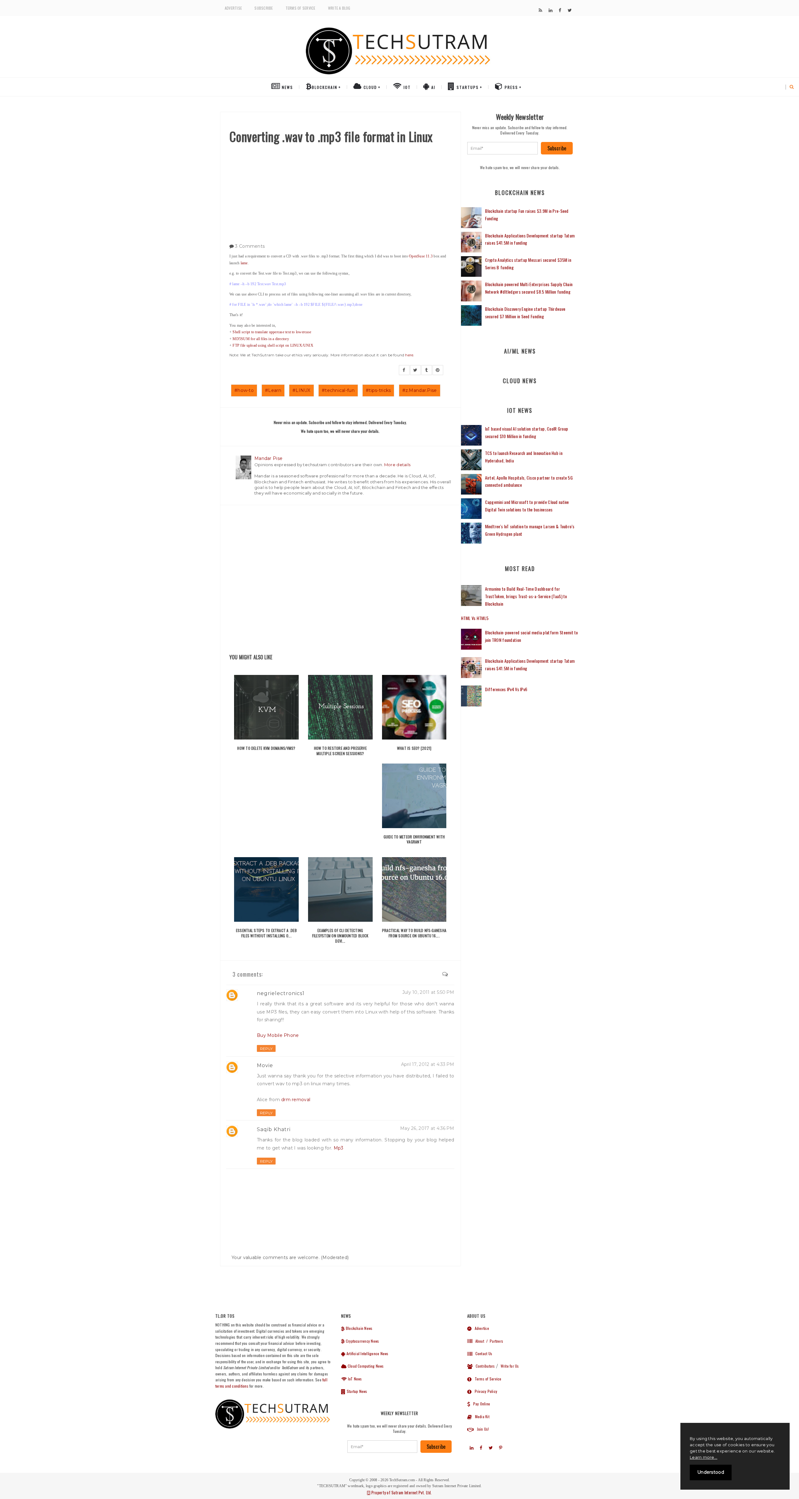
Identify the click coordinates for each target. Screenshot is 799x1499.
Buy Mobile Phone (278, 1035)
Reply (266, 1048)
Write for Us (510, 1366)
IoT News (354, 1378)
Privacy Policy (484, 1391)
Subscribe (263, 8)
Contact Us (482, 1353)
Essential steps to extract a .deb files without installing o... (266, 933)
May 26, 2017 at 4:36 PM (427, 1128)
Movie (265, 1065)
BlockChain (324, 87)
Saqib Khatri (274, 1129)
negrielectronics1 (281, 993)
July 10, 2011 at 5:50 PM (428, 992)
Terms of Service (301, 8)
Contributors (484, 1366)
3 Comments (250, 246)
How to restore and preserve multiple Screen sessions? (340, 750)
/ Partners (494, 1341)
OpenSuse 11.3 (421, 256)
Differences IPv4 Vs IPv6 (506, 689)
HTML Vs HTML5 (475, 618)
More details (397, 464)
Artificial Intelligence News (367, 1353)
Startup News (356, 1391)
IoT (406, 87)
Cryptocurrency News (362, 1341)
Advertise (233, 8)
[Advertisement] (340, 192)
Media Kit (480, 1416)
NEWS (286, 87)
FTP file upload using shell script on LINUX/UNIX (273, 345)
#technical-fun (338, 390)
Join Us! (481, 1429)
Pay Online (480, 1403)
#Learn (273, 390)
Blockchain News (358, 1328)
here (409, 355)
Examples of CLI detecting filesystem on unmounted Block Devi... (340, 936)
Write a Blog (339, 8)
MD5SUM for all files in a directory (261, 339)
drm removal (295, 1099)
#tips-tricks (378, 390)
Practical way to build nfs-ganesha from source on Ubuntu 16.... (414, 933)
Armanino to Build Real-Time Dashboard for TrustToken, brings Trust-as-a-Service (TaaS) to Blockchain (526, 596)
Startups (467, 87)
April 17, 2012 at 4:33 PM (427, 1064)
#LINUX (301, 390)
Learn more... (703, 1457)
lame (244, 263)
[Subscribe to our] (540, 10)
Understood (710, 1472)
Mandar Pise (268, 458)
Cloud (369, 87)
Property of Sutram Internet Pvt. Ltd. (401, 1492)
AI (432, 87)
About (478, 1341)
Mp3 (339, 1148)
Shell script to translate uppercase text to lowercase (272, 332)
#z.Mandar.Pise (419, 390)
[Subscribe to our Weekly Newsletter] (502, 148)
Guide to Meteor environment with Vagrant (414, 839)
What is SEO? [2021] (414, 748)
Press (510, 87)
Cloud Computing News (365, 1366)
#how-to (244, 390)
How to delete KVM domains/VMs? (266, 748)
